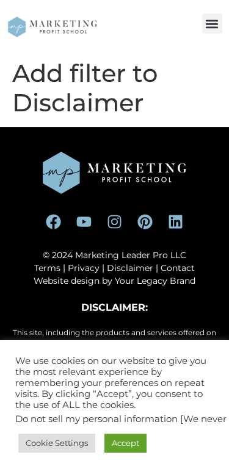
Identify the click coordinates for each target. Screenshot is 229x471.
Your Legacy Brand (155, 280)
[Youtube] (84, 221)
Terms (47, 267)
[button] (212, 23)
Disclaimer (130, 267)
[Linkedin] (176, 221)
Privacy (84, 267)
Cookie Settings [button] (57, 443)
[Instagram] (115, 221)
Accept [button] (125, 443)
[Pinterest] (145, 221)
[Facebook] (53, 221)
